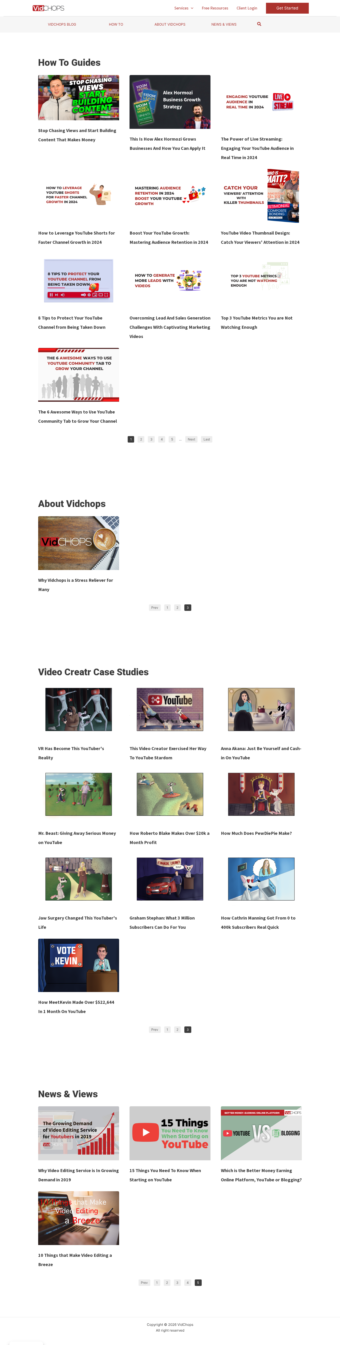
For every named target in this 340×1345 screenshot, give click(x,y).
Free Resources (215, 8)
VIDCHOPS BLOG (62, 24)
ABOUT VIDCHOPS (170, 24)
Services (181, 8)
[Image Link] (78, 98)
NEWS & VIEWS (224, 24)
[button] (191, 8)
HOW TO (116, 24)
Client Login (247, 8)
